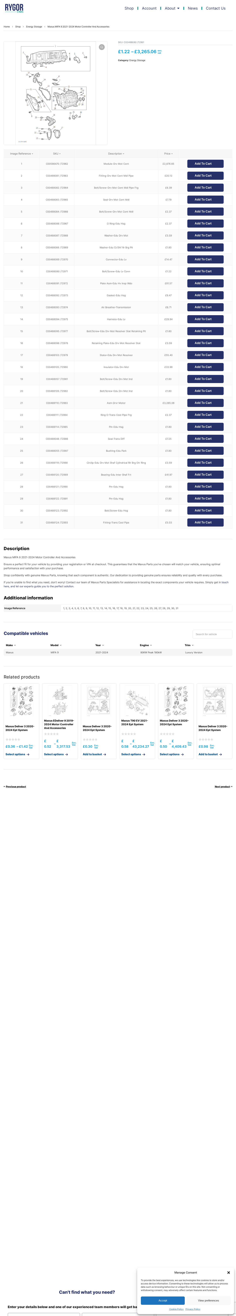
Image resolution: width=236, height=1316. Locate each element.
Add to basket (92, 754)
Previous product (16, 786)
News (193, 8)
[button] (228, 1272)
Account (149, 8)
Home (7, 26)
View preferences (208, 1300)
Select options (15, 754)
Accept (163, 1300)
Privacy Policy (192, 1309)
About (170, 8)
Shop (129, 8)
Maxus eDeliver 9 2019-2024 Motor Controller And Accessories (59, 724)
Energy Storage (34, 26)
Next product (222, 786)
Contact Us (215, 8)
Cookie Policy (176, 1309)
